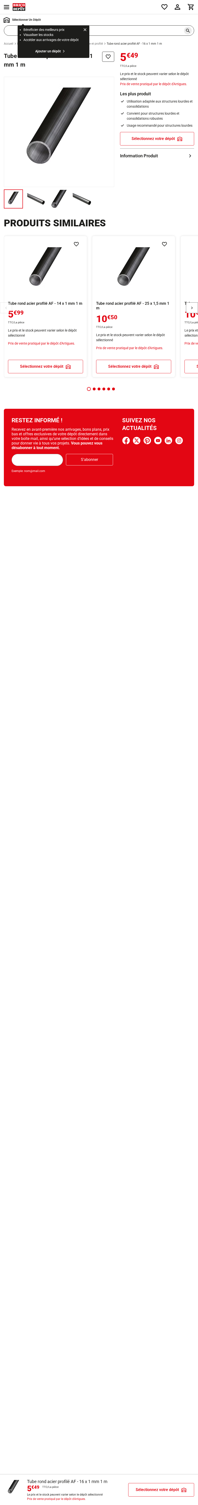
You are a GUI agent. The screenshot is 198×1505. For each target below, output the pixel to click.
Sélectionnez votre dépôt (153, 138)
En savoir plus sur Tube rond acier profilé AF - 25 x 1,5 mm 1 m (133, 306)
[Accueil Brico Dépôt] (19, 7)
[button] (89, 389)
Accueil (8, 43)
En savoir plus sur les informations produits (157, 156)
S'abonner (89, 459)
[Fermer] (85, 30)
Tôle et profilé (94, 43)
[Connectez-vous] (177, 7)
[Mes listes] (164, 7)
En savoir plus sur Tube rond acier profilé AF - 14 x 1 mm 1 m (45, 306)
